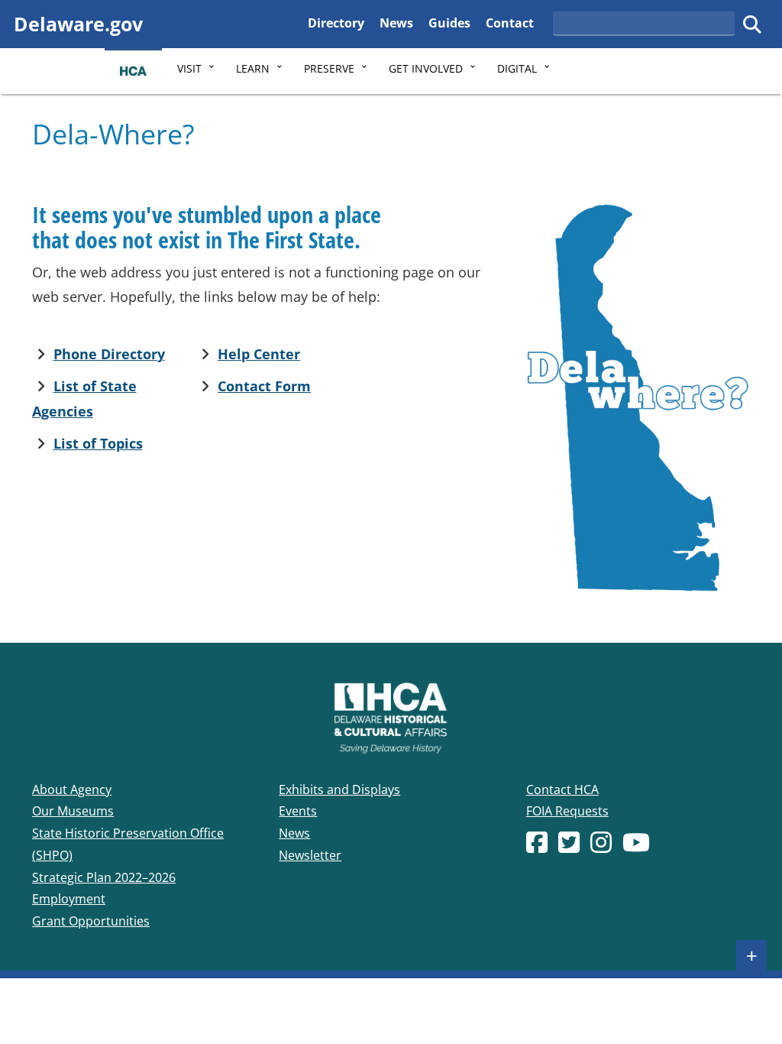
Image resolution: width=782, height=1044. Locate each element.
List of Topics (98, 443)
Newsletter (310, 855)
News (396, 22)
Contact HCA (562, 789)
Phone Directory (109, 354)
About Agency (71, 789)
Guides (449, 22)
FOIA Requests (567, 810)
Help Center (259, 354)
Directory (336, 22)
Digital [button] (517, 68)
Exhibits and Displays (339, 789)
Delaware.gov (78, 24)
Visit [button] (189, 68)
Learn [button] (253, 68)
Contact (510, 22)
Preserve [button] (329, 68)
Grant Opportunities (91, 921)
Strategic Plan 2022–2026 (104, 877)
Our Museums (73, 810)
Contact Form (264, 386)
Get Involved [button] (426, 68)
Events (298, 810)
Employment (68, 898)
